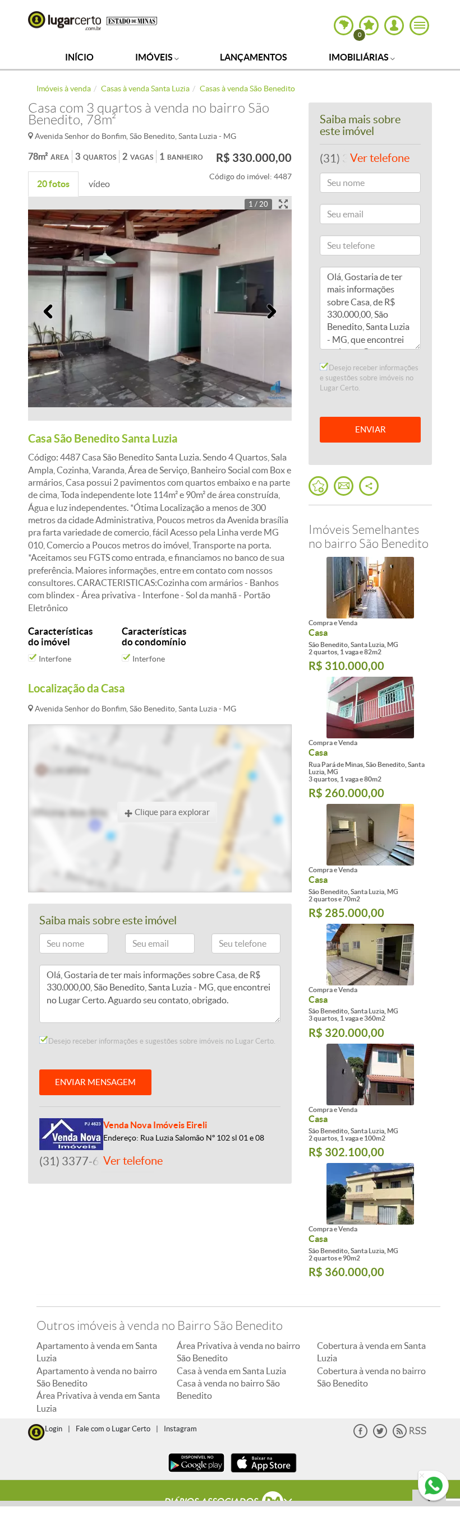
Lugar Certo (64, 20)
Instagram (180, 1429)
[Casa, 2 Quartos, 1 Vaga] (370, 587)
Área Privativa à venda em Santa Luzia (98, 1401)
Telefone (230, 945)
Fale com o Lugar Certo (113, 1429)
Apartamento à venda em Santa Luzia (96, 1352)
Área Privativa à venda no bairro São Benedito (238, 1352)
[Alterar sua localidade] (343, 25)
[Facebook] (360, 1435)
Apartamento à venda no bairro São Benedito (96, 1377)
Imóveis (154, 57)
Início (79, 57)
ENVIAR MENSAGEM (95, 1082)
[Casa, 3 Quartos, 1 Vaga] (370, 707)
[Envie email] (343, 486)
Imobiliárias (359, 57)
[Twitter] (380, 1435)
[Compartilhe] (369, 486)
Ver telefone (133, 1161)
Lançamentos (253, 57)
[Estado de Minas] (132, 20)
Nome (55, 945)
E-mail (141, 945)
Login (53, 1429)
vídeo (99, 184)
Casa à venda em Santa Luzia (231, 1371)
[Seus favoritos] (318, 486)
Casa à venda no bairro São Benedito (228, 1389)
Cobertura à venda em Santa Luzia (371, 1352)
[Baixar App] (196, 1473)
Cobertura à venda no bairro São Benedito (371, 1377)
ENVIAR (370, 429)
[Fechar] (422, 1476)
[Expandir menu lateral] (419, 25)
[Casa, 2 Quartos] (370, 835)
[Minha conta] (394, 25)
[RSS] (409, 1435)
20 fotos (53, 184)
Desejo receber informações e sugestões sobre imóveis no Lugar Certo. (161, 1041)
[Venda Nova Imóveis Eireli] (71, 1133)
